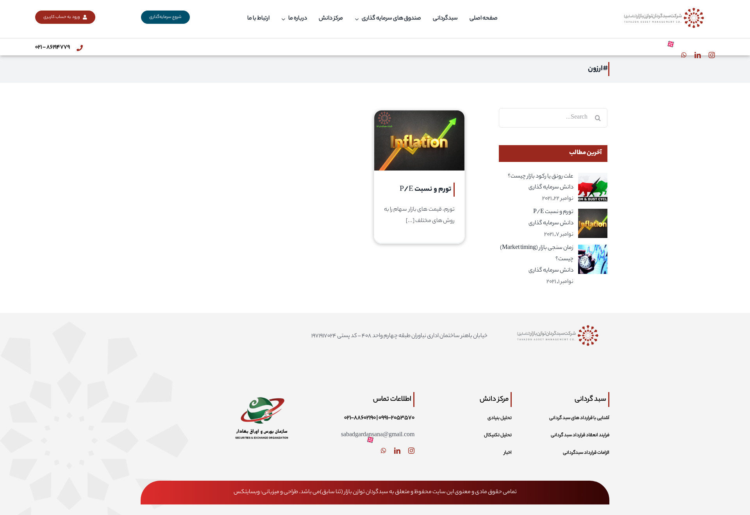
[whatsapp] (684, 55)
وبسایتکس (247, 492)
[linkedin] (698, 55)
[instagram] (712, 55)
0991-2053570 (396, 418)
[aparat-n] (671, 44)
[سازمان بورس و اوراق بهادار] (261, 390)
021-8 (350, 418)
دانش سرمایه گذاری (551, 187)
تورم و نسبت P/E (426, 189)
